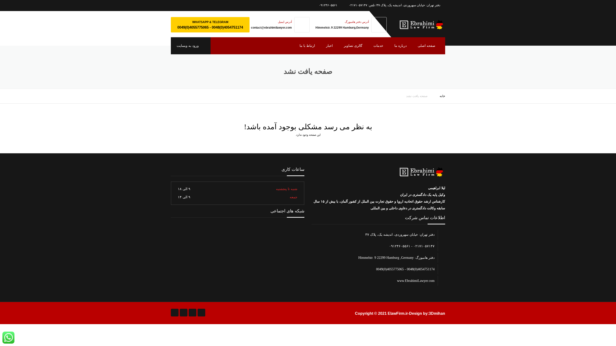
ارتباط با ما (307, 46)
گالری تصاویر (353, 46)
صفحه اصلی (426, 46)
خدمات (378, 46)
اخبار (329, 46)
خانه (442, 96)
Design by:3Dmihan (427, 313)
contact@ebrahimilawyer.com (271, 27)
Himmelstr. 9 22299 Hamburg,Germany (342, 27)
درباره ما (400, 46)
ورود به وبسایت (188, 46)
